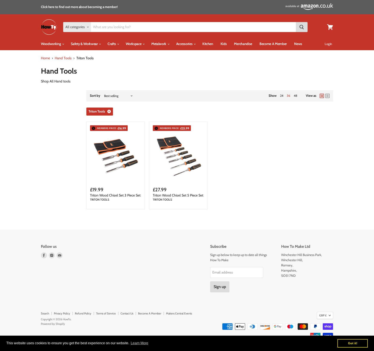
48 (295, 96)
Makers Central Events (179, 313)
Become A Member (273, 44)
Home (45, 58)
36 (288, 96)
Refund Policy (83, 313)
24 (281, 96)
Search (45, 313)
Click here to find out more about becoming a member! (79, 7)
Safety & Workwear (84, 44)
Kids (224, 44)
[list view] (327, 96)
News (298, 44)
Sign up (220, 286)
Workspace (134, 44)
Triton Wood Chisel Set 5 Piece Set (178, 195)
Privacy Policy (62, 313)
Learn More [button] (139, 343)
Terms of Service (106, 313)
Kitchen (207, 44)
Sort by (95, 96)
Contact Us (127, 313)
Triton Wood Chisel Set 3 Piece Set (115, 195)
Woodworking (51, 44)
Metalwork (159, 44)
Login (328, 44)
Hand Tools (63, 58)
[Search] (302, 27)
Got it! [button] (352, 343)
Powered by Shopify (53, 323)
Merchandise (243, 44)
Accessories (184, 44)
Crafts (112, 44)
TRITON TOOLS (99, 199)
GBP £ (323, 315)
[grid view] (322, 96)
